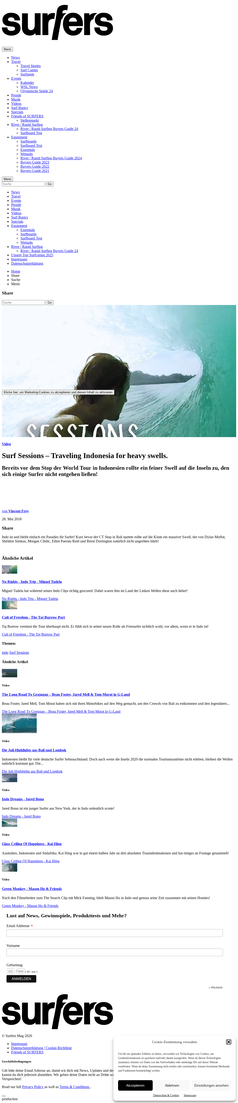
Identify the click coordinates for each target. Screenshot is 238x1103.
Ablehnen (172, 1085)
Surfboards (28, 141)
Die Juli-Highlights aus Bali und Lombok (34, 750)
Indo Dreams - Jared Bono (23, 799)
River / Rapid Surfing (27, 125)
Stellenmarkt (29, 120)
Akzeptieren (135, 1085)
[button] (228, 1042)
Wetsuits (26, 154)
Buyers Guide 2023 (34, 162)
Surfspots (27, 74)
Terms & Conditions (75, 1087)
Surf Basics (19, 108)
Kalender (27, 83)
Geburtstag (15, 965)
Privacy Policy (33, 1087)
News (15, 57)
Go (50, 184)
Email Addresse (20, 925)
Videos (16, 104)
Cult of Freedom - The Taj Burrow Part (33, 617)
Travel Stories (30, 66)
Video (6, 444)
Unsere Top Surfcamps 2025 (32, 255)
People (16, 95)
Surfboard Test (31, 133)
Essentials (27, 150)
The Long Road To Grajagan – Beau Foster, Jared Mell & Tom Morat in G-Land (66, 694)
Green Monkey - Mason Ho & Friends (32, 889)
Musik (15, 99)
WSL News (29, 87)
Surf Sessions (19, 652)
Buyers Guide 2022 (34, 166)
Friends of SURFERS (27, 116)
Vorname (13, 946)
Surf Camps (29, 70)
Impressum (190, 1095)
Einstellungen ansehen (211, 1085)
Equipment (19, 137)
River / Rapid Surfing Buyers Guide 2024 (51, 158)
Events (16, 78)
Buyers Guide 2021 (34, 171)
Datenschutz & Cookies (166, 1095)
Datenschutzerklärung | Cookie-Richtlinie (41, 1048)
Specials (17, 112)
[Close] (4, 1096)
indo (5, 652)
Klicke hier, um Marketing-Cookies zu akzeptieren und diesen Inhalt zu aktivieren (58, 392)
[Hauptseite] (57, 37)
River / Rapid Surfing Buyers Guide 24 (49, 129)
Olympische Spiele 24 (36, 91)
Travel (15, 62)
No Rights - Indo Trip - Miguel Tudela (32, 582)
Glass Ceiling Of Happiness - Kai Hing (32, 844)
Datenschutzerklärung (27, 263)
